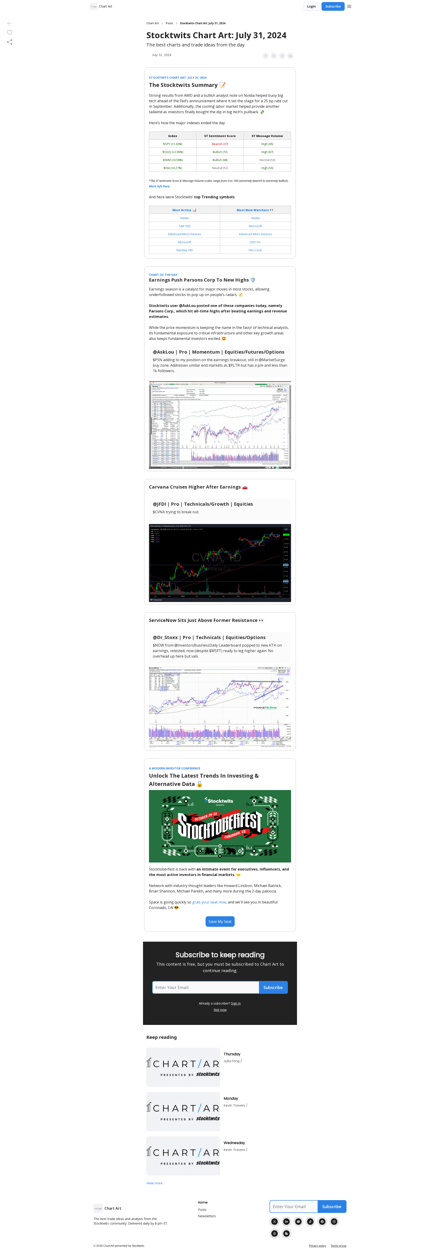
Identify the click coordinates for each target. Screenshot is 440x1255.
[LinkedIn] (286, 1222)
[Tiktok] (310, 1222)
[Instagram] (334, 1222)
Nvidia (184, 218)
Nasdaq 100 (184, 250)
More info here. (159, 186)
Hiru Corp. (255, 250)
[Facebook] (322, 1222)
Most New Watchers (253, 210)
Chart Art (152, 23)
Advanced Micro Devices (184, 234)
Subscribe (333, 6)
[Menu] (349, 5)
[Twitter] (275, 1222)
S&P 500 (184, 226)
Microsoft (255, 226)
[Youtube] (298, 1222)
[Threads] (275, 1233)
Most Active (182, 210)
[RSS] (286, 1233)
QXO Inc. (255, 242)
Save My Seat (220, 921)
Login (311, 6)
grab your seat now (209, 902)
